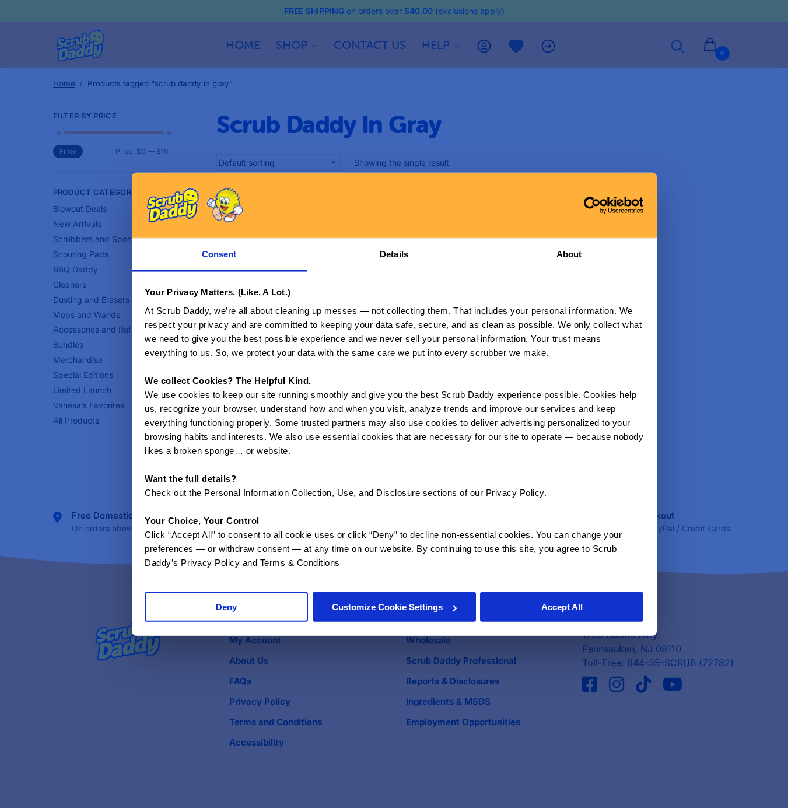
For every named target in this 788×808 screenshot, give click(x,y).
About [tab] (569, 254)
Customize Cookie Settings (387, 607)
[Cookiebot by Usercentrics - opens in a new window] (592, 205)
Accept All (562, 607)
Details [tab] (394, 254)
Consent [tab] (219, 254)
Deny (226, 607)
